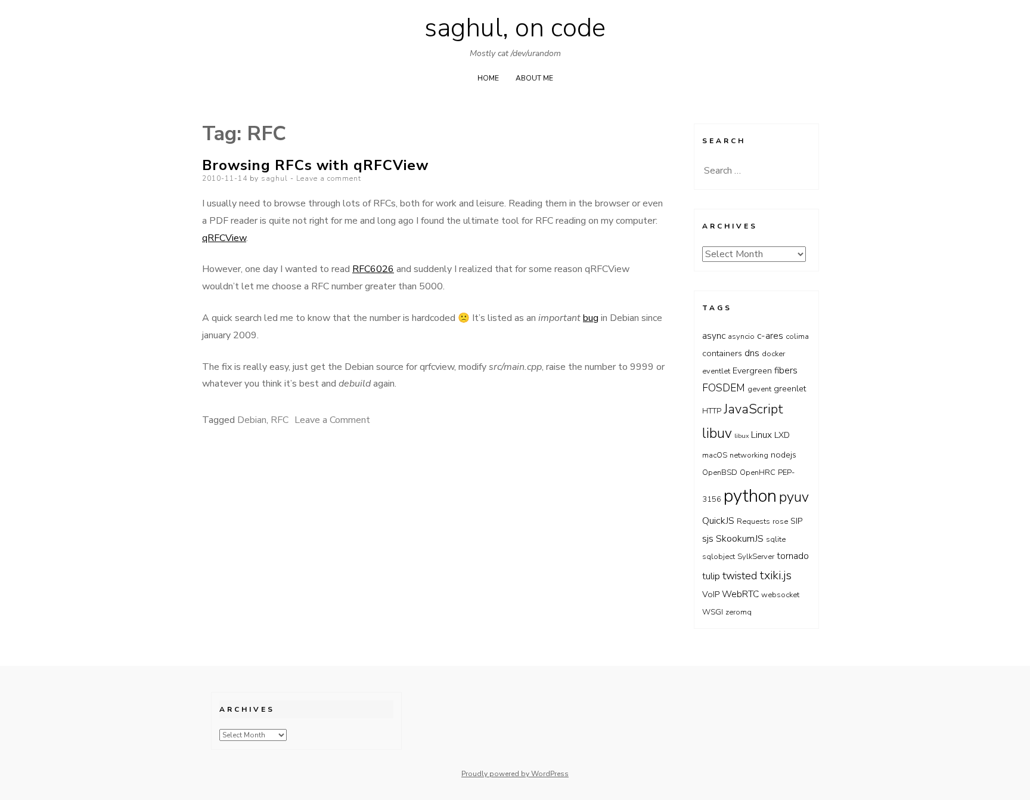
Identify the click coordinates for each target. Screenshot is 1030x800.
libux (741, 435)
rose (780, 521)
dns (751, 353)
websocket (780, 594)
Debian (251, 420)
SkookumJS (740, 538)
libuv (717, 433)
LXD (782, 435)
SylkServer (755, 556)
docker (773, 353)
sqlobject (718, 556)
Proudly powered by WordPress (515, 774)
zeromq (738, 612)
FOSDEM (723, 388)
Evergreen (752, 370)
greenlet (790, 388)
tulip (711, 576)
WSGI (712, 612)
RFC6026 (373, 269)
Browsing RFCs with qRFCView (315, 165)
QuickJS (718, 520)
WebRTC (740, 594)
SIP (796, 521)
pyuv (794, 496)
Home (488, 78)
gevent (759, 389)
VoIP (710, 594)
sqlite (776, 539)
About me (534, 78)
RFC (279, 420)
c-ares (770, 335)
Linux (761, 434)
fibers (786, 370)
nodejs (783, 455)
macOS (714, 455)
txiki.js (775, 575)
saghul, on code (515, 28)
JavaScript (753, 409)
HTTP (711, 411)
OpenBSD (719, 472)
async (713, 335)
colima (797, 336)
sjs (707, 538)
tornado (793, 555)
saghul (274, 178)
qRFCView (224, 238)
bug (590, 318)
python (750, 496)
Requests (753, 521)
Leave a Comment (332, 420)
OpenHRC (757, 472)
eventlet (716, 371)
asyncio (741, 336)
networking (749, 455)
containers (722, 353)
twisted (739, 576)
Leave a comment (328, 178)
